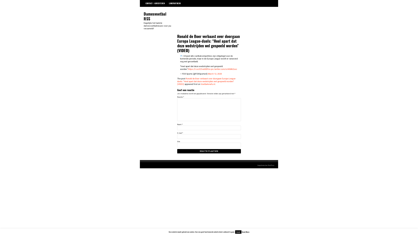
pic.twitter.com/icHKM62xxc (224, 69)
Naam (180, 124)
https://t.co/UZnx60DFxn (199, 69)
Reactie (180, 97)
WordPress (271, 165)
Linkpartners (175, 3)
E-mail (180, 133)
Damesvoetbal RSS (155, 16)
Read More (245, 232)
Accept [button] (238, 232)
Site (178, 141)
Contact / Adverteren (155, 3)
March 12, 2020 (215, 74)
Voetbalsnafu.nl (208, 84)
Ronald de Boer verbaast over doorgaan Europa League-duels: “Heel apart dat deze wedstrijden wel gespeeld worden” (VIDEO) (206, 81)
